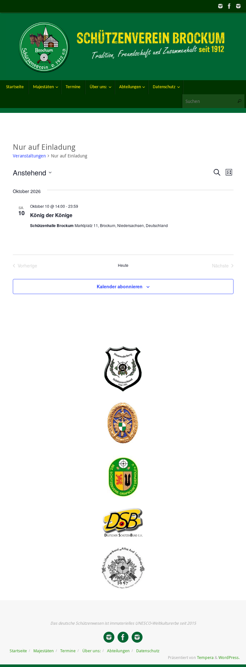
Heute (123, 265)
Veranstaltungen (29, 156)
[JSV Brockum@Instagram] (220, 6)
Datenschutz (148, 651)
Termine (68, 651)
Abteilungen (118, 651)
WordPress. (229, 657)
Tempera (205, 657)
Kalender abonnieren (120, 286)
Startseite (18, 651)
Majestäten (43, 651)
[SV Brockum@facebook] (229, 6)
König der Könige (51, 215)
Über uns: (91, 651)
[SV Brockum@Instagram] (238, 6)
